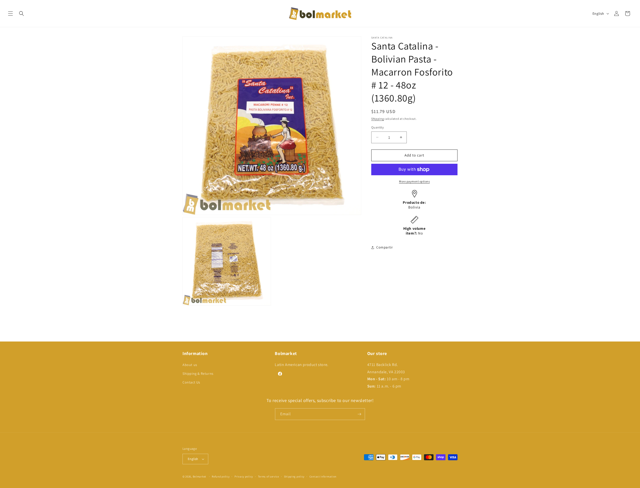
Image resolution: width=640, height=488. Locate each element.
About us (189, 364)
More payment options (414, 181)
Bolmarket (199, 476)
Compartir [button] (384, 247)
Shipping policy (294, 476)
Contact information (323, 476)
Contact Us (191, 382)
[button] (10, 13)
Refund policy (221, 476)
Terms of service (268, 476)
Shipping (377, 118)
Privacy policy (243, 476)
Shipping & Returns (198, 373)
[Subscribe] (359, 414)
